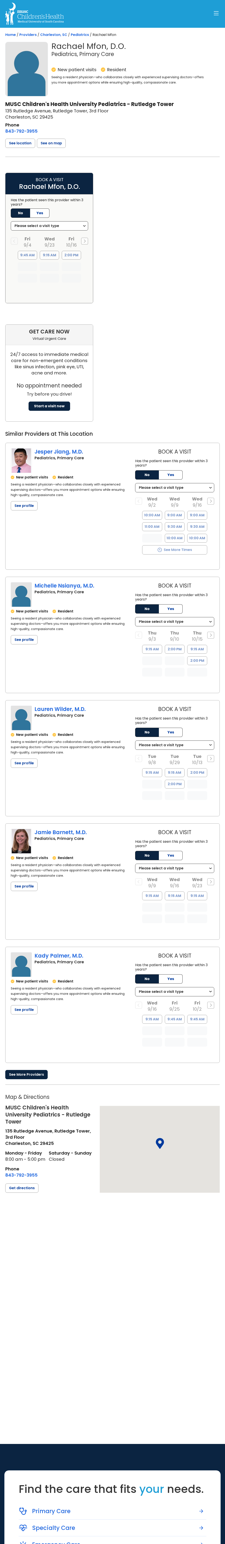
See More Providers (26, 1074)
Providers (28, 34)
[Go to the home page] (34, 14)
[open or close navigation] (216, 13)
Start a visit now (49, 406)
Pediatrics (80, 34)
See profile (24, 505)
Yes (170, 474)
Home (10, 34)
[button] (20, 143)
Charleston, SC (53, 34)
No (147, 474)
